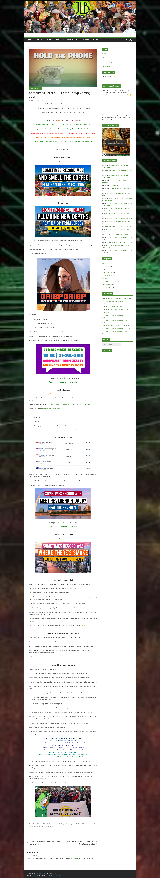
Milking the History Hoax (63, 378)
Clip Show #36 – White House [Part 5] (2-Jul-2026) (117, 329)
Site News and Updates (35, 88)
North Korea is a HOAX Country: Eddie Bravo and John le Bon (45, 842)
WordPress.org (106, 66)
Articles (104, 263)
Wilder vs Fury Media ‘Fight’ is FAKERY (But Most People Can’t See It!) (82, 842)
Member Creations (108, 269)
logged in (39, 856)
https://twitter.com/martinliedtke (51, 409)
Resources (37, 40)
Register (104, 54)
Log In (95, 40)
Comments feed (107, 63)
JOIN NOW (49, 40)
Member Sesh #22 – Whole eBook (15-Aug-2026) (116, 298)
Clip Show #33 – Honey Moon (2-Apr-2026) (119, 218)
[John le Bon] (80, 2)
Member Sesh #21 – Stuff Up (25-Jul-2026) (119, 226)
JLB (43, 100)
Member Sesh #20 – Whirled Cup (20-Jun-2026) (116, 325)
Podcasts (104, 278)
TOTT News (47, 142)
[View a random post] (130, 40)
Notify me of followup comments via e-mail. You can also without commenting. (62, 858)
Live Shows (105, 266)
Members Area (72, 40)
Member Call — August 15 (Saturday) (120, 242)
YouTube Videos (107, 287)
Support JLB (86, 40)
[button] (42, 39)
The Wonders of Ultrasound (120, 234)
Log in (104, 57)
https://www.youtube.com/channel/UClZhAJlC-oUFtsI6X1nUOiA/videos (68, 404)
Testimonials (59, 40)
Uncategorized (106, 284)
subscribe (74, 858)
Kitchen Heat (115, 185)
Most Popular (106, 275)
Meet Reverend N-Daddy (62, 523)
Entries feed (105, 60)
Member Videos (107, 272)
